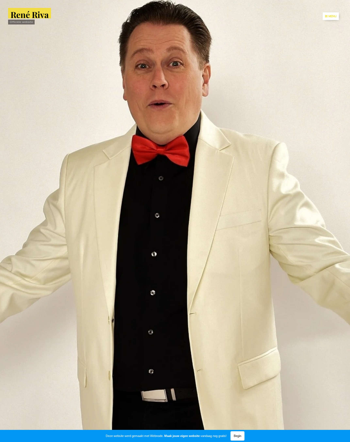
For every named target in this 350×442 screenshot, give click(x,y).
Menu (332, 16)
